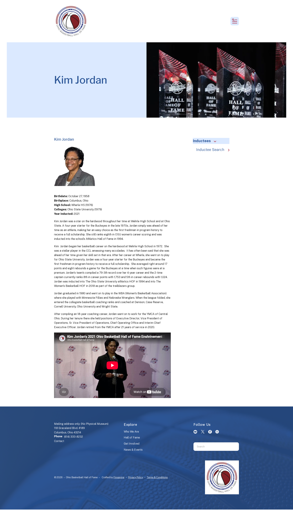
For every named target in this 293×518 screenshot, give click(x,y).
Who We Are (131, 431)
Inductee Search (210, 149)
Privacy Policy (135, 477)
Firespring (118, 477)
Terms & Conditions (157, 477)
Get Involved (131, 443)
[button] (234, 21)
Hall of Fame (132, 437)
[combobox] (211, 446)
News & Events (133, 449)
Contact (59, 441)
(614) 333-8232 (73, 436)
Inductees (202, 141)
